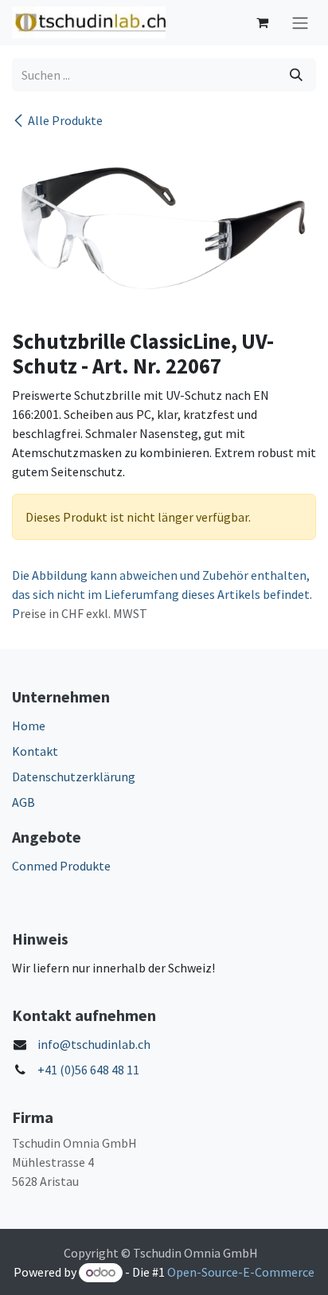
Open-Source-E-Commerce (240, 1272)
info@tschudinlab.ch (93, 1044)
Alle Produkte (65, 120)
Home (28, 726)
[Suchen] (296, 75)
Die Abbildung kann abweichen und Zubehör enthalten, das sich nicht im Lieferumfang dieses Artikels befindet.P (162, 594)
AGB (23, 802)
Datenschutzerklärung (73, 776)
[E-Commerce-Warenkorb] (262, 22)
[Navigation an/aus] (300, 22)
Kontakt (35, 751)
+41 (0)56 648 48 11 (88, 1070)
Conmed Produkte (61, 866)
